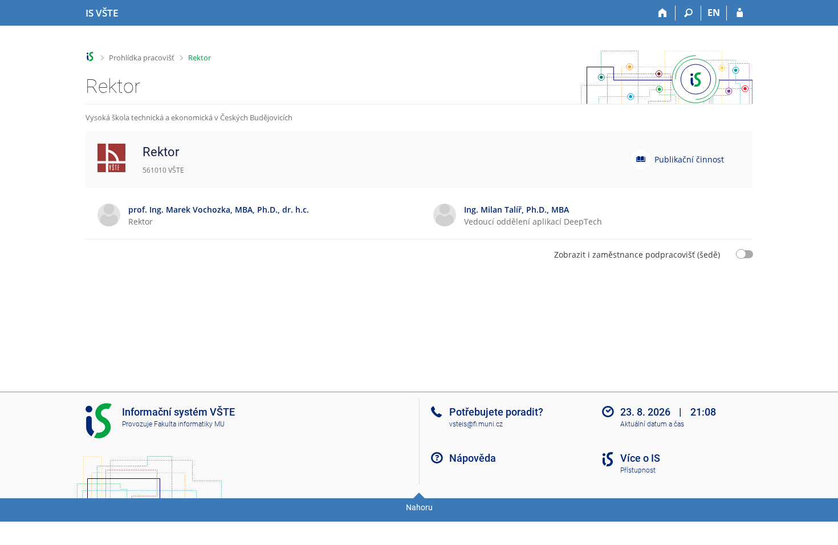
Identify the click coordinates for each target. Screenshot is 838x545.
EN (713, 12)
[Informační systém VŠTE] (90, 57)
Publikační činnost (689, 159)
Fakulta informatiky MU (189, 424)
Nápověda (472, 458)
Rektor (199, 57)
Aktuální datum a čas (652, 424)
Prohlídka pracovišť (141, 57)
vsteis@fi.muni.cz (476, 424)
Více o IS (640, 458)
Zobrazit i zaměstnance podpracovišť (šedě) (637, 254)
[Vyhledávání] (688, 13)
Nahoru (419, 507)
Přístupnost (638, 470)
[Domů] (663, 13)
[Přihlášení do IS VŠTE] (739, 13)
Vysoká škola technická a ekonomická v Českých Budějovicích (189, 117)
